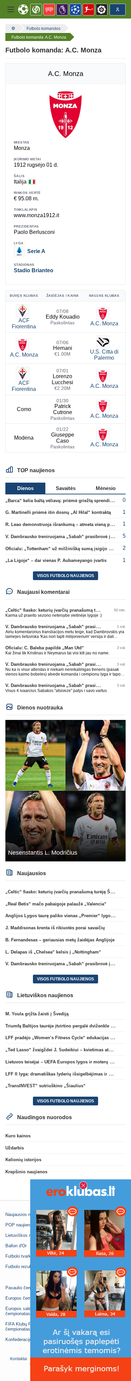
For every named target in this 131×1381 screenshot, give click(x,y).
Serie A (36, 251)
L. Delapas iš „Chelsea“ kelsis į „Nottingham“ (53, 951)
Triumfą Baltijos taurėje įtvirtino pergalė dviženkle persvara (66, 1025)
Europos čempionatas (26, 1298)
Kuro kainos (18, 1135)
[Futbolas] (12, 28)
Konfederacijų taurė (24, 1339)
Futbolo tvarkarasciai (25, 1256)
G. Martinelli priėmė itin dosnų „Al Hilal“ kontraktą (58, 512)
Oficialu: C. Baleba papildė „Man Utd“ (44, 647)
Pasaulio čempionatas (26, 1287)
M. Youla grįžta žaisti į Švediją (37, 1013)
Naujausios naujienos (26, 1214)
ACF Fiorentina (24, 323)
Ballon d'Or (16, 1245)
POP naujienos (20, 1224)
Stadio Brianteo (33, 270)
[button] (10, 9)
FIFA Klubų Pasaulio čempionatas (25, 1327)
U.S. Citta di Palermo (104, 355)
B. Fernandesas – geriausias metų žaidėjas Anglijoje (60, 939)
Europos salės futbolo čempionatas (26, 1311)
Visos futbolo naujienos (65, 575)
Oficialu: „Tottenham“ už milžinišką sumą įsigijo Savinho (65, 548)
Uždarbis (14, 1147)
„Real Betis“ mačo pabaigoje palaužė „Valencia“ (55, 903)
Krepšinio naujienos (26, 1171)
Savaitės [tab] (66, 488)
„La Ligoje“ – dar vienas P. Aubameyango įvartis (55, 560)
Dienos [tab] (25, 488)
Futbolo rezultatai (22, 1266)
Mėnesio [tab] (106, 488)
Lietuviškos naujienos (26, 1235)
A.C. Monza (104, 323)
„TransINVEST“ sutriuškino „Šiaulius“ (45, 1085)
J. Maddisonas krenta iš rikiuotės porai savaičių (55, 927)
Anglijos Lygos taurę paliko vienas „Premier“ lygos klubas (66, 915)
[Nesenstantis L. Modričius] (65, 790)
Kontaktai (18, 1358)
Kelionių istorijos (23, 1159)
